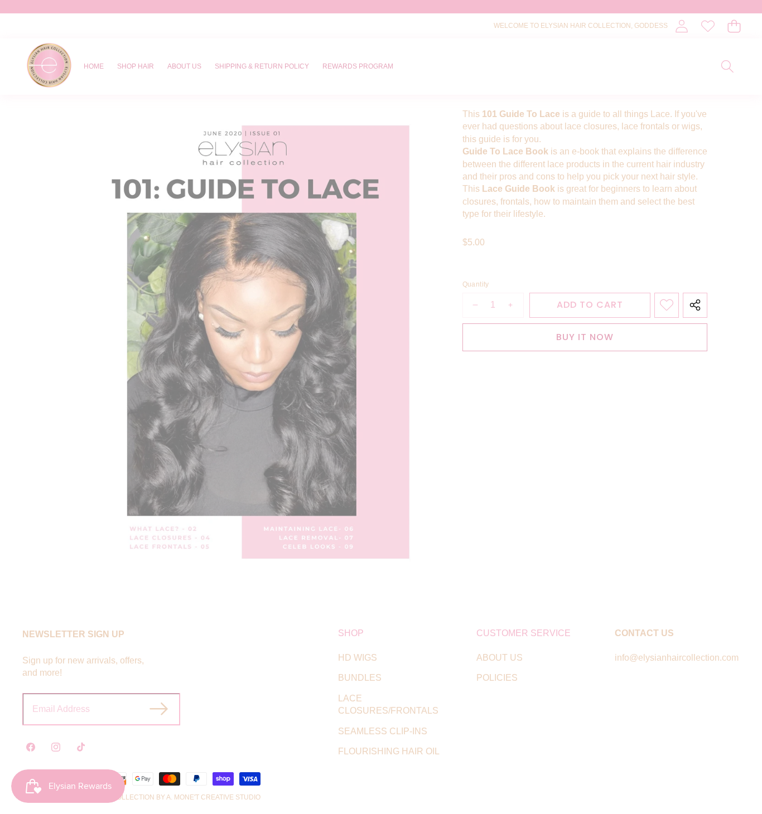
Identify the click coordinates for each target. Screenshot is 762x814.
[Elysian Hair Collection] (49, 66)
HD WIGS (357, 657)
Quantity (475, 284)
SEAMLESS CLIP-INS (382, 731)
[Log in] (681, 25)
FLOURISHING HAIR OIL (389, 751)
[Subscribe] (159, 709)
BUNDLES (360, 677)
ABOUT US (499, 657)
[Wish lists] (707, 25)
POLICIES (497, 677)
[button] (733, 25)
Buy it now (585, 336)
